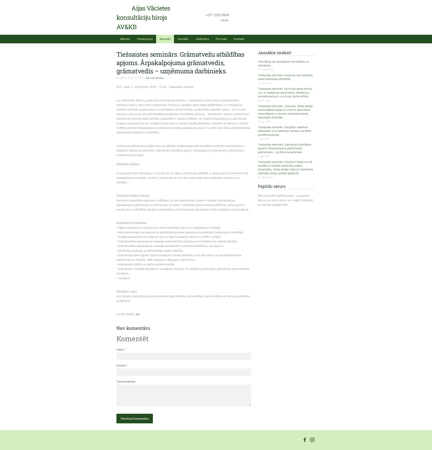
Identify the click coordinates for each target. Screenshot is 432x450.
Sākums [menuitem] (125, 39)
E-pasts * (121, 365)
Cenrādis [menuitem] (183, 39)
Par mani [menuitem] (221, 39)
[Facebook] (304, 440)
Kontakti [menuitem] (239, 39)
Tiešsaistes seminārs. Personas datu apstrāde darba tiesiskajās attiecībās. (285, 77)
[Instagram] (312, 440)
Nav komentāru (155, 78)
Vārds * (120, 349)
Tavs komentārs (126, 381)
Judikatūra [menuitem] (202, 39)
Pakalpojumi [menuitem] (145, 39)
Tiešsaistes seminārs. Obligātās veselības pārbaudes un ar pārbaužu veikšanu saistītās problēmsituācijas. (284, 131)
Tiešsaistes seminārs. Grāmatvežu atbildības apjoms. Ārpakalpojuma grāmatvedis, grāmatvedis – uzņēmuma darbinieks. (284, 148)
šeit (138, 314)
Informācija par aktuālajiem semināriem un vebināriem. (283, 63)
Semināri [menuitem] (165, 39)
